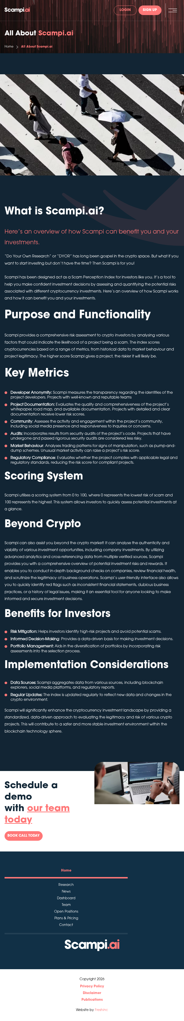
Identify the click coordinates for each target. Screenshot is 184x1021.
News (66, 891)
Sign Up (150, 10)
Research (66, 885)
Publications (92, 1000)
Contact (66, 925)
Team (66, 905)
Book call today (23, 836)
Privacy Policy (92, 986)
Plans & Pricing (66, 918)
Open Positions (66, 912)
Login (125, 10)
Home (9, 46)
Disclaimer (92, 993)
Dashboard (66, 898)
